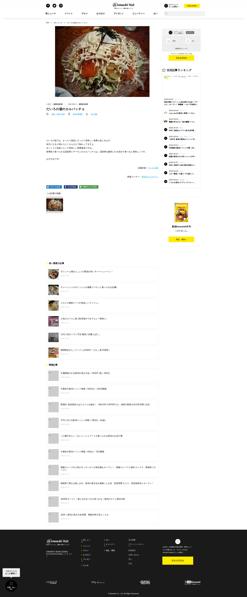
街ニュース (51, 13)
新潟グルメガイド (150, 177)
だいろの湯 (153, 168)
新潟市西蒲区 (78, 114)
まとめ (86, 565)
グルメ (85, 13)
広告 (130, 564)
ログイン (190, 32)
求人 (130, 559)
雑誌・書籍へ (181, 239)
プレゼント (118, 13)
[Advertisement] (102, 127)
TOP (47, 23)
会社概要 (132, 540)
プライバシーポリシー (136, 545)
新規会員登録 (192, 6)
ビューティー (139, 13)
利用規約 (132, 550)
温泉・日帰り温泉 (58, 114)
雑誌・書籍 (110, 550)
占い (156, 13)
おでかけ (100, 13)
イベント (69, 13)
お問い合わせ (133, 555)
